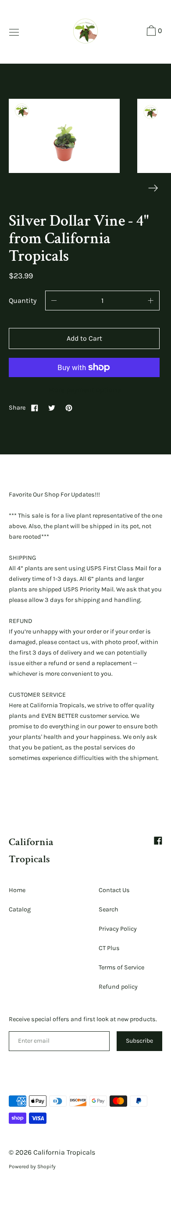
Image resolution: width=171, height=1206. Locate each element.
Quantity (22, 300)
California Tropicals (64, 1152)
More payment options (84, 389)
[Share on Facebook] (35, 407)
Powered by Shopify (32, 1166)
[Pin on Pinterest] (69, 407)
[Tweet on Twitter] (52, 407)
